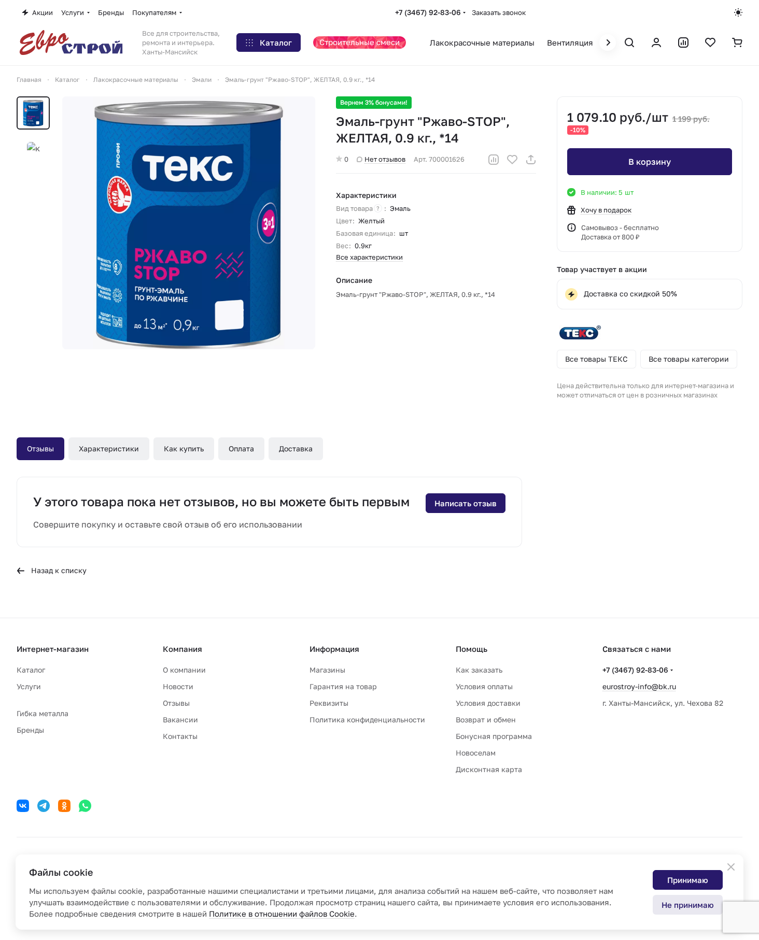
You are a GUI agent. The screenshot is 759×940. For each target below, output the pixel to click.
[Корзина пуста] (737, 42)
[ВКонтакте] (23, 806)
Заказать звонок (499, 12)
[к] (188, 222)
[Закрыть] (731, 867)
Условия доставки (488, 703)
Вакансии (180, 719)
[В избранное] (512, 159)
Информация (334, 648)
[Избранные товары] (710, 42)
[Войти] (656, 42)
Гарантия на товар (343, 686)
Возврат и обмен (486, 719)
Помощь (471, 648)
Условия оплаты (484, 686)
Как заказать (479, 669)
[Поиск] (629, 42)
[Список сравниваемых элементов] (683, 42)
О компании (184, 669)
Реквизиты (329, 703)
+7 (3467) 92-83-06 (428, 12)
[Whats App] (85, 806)
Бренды (30, 729)
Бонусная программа (494, 736)
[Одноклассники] (64, 806)
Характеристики (109, 448)
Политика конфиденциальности (367, 719)
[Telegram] (43, 806)
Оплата (241, 448)
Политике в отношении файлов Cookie (282, 913)
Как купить (184, 448)
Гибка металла (42, 713)
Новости (178, 686)
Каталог (31, 669)
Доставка (296, 448)
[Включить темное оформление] (738, 12)
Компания (182, 648)
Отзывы (40, 448)
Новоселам (476, 752)
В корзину (649, 161)
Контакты (180, 736)
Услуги (29, 686)
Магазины (327, 669)
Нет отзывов (384, 159)
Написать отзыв (465, 503)
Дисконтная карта (489, 769)
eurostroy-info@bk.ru (639, 686)
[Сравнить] (493, 159)
